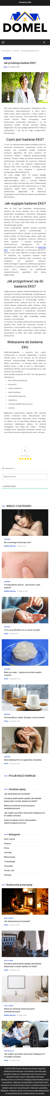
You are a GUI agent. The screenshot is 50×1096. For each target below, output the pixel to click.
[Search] (44, 42)
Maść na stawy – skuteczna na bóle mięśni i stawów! (25, 652)
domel (5, 67)
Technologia (9, 861)
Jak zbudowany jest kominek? (17, 794)
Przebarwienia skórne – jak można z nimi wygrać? (25, 565)
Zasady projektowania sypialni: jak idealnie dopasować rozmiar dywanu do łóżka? (25, 944)
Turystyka (8, 866)
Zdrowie (7, 58)
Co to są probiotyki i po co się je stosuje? (25, 610)
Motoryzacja (9, 857)
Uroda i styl (9, 870)
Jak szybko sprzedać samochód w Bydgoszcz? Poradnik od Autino (25, 1034)
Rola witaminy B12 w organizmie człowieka (25, 740)
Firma (6, 848)
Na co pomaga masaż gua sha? (25, 522)
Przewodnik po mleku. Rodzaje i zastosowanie (25, 697)
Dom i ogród (9, 839)
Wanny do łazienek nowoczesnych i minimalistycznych (25, 989)
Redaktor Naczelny (10, 546)
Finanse (7, 843)
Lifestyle (8, 852)
